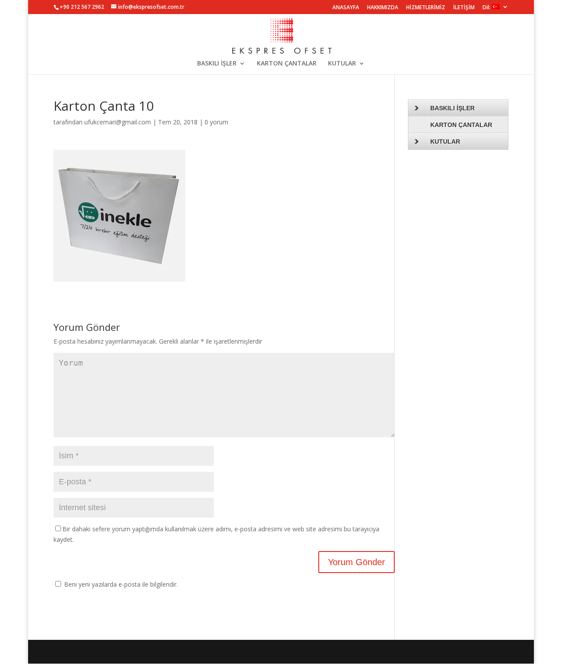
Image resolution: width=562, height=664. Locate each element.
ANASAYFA (345, 8)
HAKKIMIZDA (382, 8)
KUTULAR (342, 63)
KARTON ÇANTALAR (287, 63)
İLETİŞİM (464, 8)
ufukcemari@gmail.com (117, 122)
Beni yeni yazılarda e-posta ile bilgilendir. (121, 584)
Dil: (487, 7)
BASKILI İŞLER (217, 63)
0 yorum (216, 122)
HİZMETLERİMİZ (425, 8)
